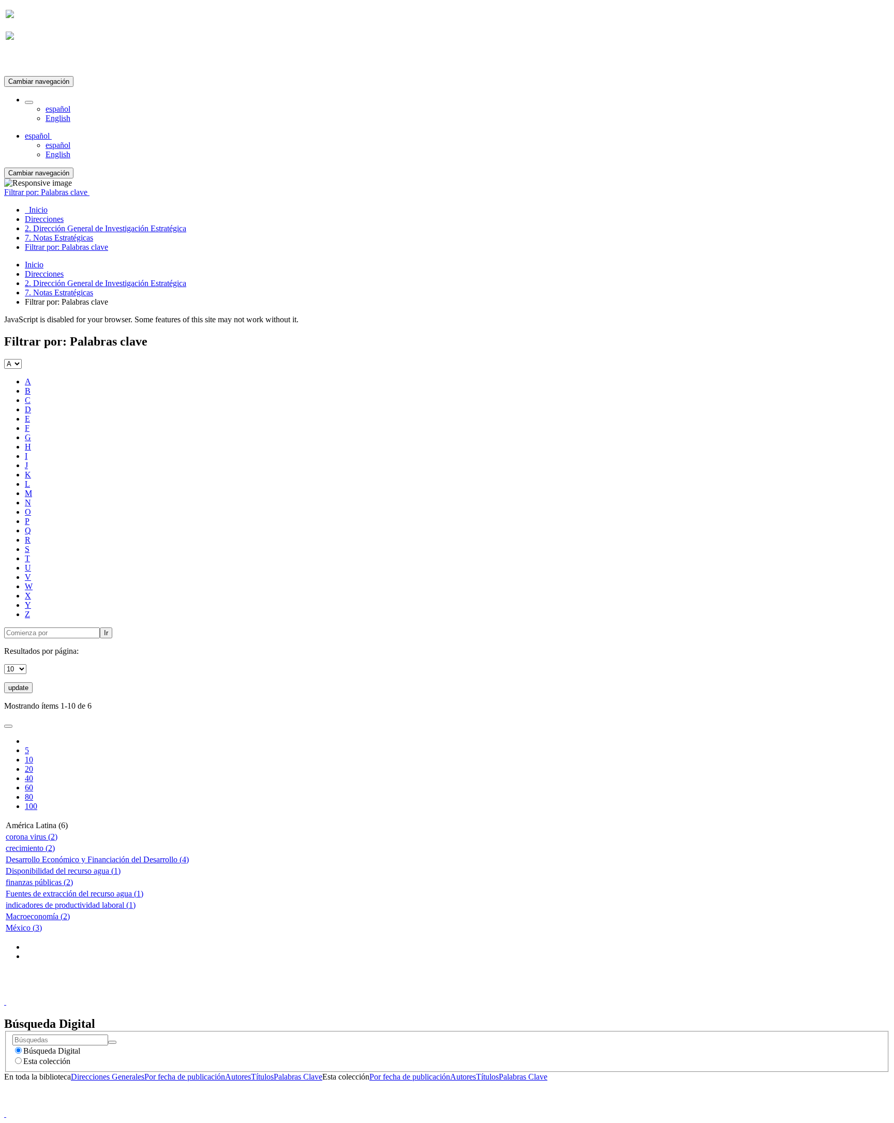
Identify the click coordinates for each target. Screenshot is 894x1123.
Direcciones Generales (107, 1076)
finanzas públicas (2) (39, 882)
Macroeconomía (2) (38, 916)
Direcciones (44, 273)
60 (29, 787)
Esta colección (46, 1061)
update (18, 688)
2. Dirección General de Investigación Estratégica (105, 283)
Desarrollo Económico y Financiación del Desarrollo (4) (97, 859)
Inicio (34, 264)
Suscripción (25, 61)
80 (29, 796)
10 (29, 759)
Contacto (424, 992)
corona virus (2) (31, 836)
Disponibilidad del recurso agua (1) (63, 870)
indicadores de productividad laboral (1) (71, 905)
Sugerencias (464, 992)
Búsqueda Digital (51, 1050)
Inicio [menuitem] (36, 209)
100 (31, 806)
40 (29, 778)
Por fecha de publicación (184, 1076)
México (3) (24, 927)
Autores (238, 1076)
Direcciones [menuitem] (44, 219)
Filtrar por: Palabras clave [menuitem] (66, 247)
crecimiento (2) (30, 848)
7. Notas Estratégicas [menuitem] (59, 237)
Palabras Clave (298, 1076)
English (58, 118)
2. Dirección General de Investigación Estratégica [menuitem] (105, 228)
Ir (106, 633)
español (58, 108)
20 (29, 769)
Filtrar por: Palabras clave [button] (47, 192)
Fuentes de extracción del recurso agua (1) (74, 893)
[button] (29, 102)
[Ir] (112, 1042)
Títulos (262, 1076)
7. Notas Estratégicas (59, 292)
